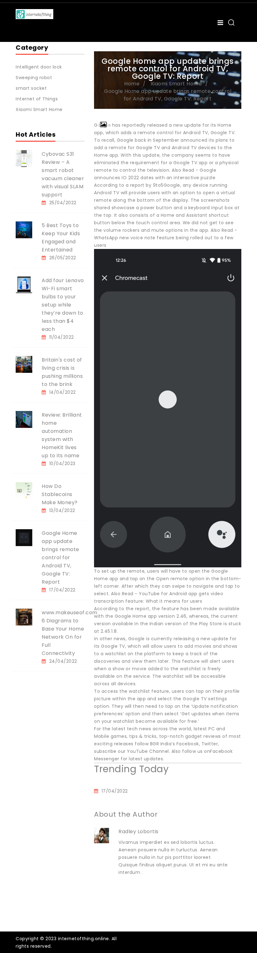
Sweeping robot (34, 77)
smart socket (31, 88)
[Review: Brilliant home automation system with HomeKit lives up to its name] (24, 419)
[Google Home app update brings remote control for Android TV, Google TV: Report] (24, 537)
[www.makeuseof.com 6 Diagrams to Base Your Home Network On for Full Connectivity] (24, 617)
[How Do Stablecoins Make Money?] (24, 490)
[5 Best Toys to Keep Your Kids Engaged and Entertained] (24, 229)
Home (131, 83)
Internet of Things (37, 99)
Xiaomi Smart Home (39, 109)
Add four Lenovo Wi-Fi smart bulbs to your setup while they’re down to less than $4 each (63, 305)
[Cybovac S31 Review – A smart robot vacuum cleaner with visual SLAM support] (24, 158)
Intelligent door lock (39, 67)
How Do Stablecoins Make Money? (60, 494)
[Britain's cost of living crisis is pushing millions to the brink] (24, 364)
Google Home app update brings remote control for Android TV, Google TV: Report (60, 557)
